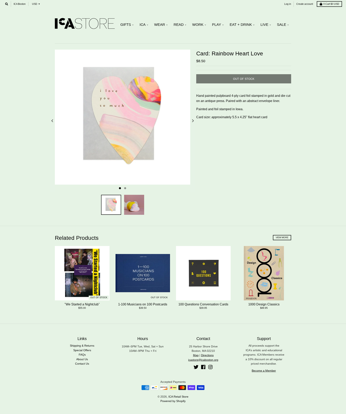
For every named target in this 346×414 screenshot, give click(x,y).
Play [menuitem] (216, 25)
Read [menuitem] (179, 25)
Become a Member (264, 370)
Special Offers (82, 350)
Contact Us (82, 363)
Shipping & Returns (82, 345)
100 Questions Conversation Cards (203, 304)
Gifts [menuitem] (125, 25)
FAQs (82, 354)
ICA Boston (20, 4)
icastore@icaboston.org (203, 359)
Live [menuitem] (264, 25)
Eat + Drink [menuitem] (241, 25)
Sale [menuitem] (281, 25)
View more (282, 237)
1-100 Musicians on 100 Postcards (142, 304)
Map (196, 355)
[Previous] (52, 121)
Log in (287, 4)
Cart (331, 4)
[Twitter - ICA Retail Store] (196, 367)
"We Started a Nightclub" (82, 304)
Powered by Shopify (173, 401)
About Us (82, 359)
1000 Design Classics (264, 304)
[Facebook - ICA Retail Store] (203, 367)
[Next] (192, 121)
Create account (304, 4)
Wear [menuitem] (159, 25)
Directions (207, 355)
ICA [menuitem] (143, 25)
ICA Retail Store (178, 396)
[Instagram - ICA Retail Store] (210, 367)
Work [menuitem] (197, 25)
